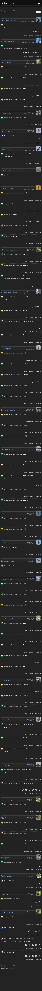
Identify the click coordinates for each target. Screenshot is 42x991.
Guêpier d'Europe (7, 189)
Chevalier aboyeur (7, 579)
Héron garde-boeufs (8, 250)
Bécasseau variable (7, 450)
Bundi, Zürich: (8, 880)
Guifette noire (5, 720)
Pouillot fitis (5, 894)
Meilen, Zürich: (8, 135)
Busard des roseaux (7, 561)
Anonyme (30, 182)
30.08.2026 (38, 35)
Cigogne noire (5, 150)
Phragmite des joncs (8, 800)
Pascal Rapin (29, 869)
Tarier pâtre (5, 858)
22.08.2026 (38, 143)
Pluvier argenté (6, 349)
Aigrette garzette (6, 63)
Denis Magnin (29, 143)
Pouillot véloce (6, 876)
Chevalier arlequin (7, 113)
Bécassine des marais (8, 514)
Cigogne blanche (7, 131)
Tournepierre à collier (8, 410)
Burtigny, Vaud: (8, 154)
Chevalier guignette (7, 619)
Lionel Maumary (28, 35)
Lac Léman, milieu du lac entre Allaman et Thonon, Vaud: (19, 25)
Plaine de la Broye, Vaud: (10, 862)
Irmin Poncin (29, 360)
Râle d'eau (4, 818)
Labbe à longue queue (8, 21)
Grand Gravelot (6, 680)
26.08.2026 (38, 96)
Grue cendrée (5, 170)
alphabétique (5, 14)
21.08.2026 (38, 507)
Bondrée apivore (6, 543)
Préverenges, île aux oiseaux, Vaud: (13, 67)
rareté (12, 14)
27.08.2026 (38, 56)
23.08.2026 (38, 106)
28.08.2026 (38, 74)
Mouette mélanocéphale (9, 292)
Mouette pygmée (7, 765)
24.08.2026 (38, 887)
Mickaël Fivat (29, 164)
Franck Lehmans (28, 106)
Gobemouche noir (7, 912)
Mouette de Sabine (7, 42)
